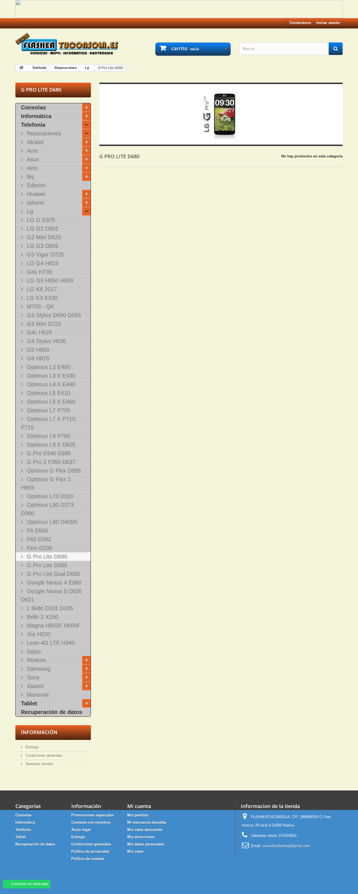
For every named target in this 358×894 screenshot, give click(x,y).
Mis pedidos (138, 815)
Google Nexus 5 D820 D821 (51, 595)
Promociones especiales (92, 815)
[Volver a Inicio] (21, 67)
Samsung (37, 669)
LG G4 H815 (41, 263)
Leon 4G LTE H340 (50, 643)
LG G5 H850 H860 (49, 280)
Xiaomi (34, 686)
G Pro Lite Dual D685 (52, 574)
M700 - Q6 (39, 306)
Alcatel (34, 142)
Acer (31, 151)
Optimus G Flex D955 (53, 471)
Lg (29, 211)
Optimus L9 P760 (47, 436)
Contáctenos (300, 23)
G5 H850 (37, 350)
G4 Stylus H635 (45, 341)
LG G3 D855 (41, 246)
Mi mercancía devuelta (146, 822)
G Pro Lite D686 (46, 565)
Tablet (29, 703)
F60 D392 (38, 539)
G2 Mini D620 (43, 237)
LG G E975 (40, 220)
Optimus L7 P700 (47, 410)
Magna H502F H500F (52, 625)
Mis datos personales (145, 844)
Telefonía (33, 125)
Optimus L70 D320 (49, 496)
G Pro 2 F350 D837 (50, 462)
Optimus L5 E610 (47, 393)
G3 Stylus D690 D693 (53, 315)
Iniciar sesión (328, 23)
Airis (31, 168)
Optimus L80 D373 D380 (47, 509)
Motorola (37, 695)
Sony (32, 677)
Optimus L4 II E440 (50, 384)
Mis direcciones (141, 837)
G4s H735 (38, 272)
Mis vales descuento (144, 830)
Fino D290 (38, 548)
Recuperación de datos (51, 712)
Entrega (31, 747)
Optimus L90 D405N (51, 522)
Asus (32, 159)
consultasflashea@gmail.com (286, 846)
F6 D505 (36, 531)
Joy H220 (37, 634)
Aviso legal (81, 830)
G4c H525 (38, 332)
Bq (29, 177)
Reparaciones (43, 133)
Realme (35, 660)
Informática (36, 116)
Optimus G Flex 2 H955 (46, 483)
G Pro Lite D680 (46, 556)
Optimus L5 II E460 (50, 402)
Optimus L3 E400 (47, 367)
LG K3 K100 (41, 298)
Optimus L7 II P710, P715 (49, 423)
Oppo (33, 651)
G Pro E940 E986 (48, 453)
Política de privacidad (90, 851)
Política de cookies (87, 859)
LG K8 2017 (41, 289)
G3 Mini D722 (43, 324)
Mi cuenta (139, 806)
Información (39, 732)
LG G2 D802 (41, 229)
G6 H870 (37, 358)
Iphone (34, 203)
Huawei (35, 194)
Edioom (35, 185)
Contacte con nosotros (90, 822)
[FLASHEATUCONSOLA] (67, 44)
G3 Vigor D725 (44, 254)
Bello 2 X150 (41, 617)
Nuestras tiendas (39, 764)
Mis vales (135, 851)
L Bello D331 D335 (49, 608)
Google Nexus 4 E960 (53, 582)
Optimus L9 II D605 (50, 445)
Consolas (33, 107)
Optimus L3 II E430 (50, 376)
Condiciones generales (43, 755)
